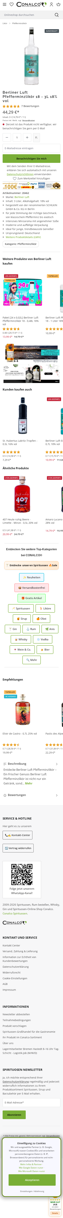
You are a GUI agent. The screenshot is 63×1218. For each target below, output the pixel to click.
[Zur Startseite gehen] (31, 4)
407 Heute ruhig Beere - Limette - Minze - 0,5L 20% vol (20, 521)
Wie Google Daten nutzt (31, 1167)
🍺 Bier (45, 649)
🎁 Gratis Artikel (31, 598)
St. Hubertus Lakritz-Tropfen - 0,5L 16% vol (20, 442)
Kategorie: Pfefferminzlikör (21, 244)
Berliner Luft (22, 197)
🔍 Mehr (31, 660)
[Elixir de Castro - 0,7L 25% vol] (23, 708)
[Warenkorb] (58, 4)
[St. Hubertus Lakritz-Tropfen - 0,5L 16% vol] (23, 415)
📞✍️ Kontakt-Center (17, 835)
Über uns (8, 1043)
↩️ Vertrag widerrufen (18, 848)
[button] (55, 1200)
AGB (5, 984)
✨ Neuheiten (31, 577)
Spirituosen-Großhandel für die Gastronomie (29, 1031)
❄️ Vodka (42, 639)
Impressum (9, 989)
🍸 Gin (13, 629)
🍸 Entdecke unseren (31, 565)
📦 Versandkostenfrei (31, 587)
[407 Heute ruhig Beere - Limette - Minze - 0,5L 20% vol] (23, 494)
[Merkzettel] (11, 4)
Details (55, 1213)
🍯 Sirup (22, 618)
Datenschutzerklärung (16, 966)
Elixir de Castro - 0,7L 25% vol (20, 733)
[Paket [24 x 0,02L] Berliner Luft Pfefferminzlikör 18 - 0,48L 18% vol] (23, 292)
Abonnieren (14, 1114)
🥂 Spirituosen (21, 608)
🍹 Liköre (45, 608)
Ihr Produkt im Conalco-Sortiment (22, 1037)
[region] (31, 56)
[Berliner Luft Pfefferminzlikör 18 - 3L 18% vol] (31, 56)
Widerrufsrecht (11, 972)
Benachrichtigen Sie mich (31, 158)
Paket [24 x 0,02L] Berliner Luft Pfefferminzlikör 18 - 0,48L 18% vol (21, 321)
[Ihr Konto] (51, 4)
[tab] (31, 773)
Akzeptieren (32, 1180)
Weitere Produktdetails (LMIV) (23, 237)
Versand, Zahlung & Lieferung (20, 951)
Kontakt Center (11, 945)
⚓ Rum (31, 629)
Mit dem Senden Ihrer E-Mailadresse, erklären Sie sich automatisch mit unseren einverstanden (32, 170)
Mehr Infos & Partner (31, 1164)
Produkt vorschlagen (15, 1026)
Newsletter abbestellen (16, 1014)
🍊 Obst (41, 618)
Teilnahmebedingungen (17, 1020)
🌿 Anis (50, 629)
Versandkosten (28, 120)
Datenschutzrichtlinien (20, 174)
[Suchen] (56, 15)
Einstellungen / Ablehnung (32, 1191)
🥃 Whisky (21, 639)
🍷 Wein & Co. (22, 649)
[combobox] (25, 15)
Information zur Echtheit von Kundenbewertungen (19, 959)
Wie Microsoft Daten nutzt (31, 1171)
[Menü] (4, 4)
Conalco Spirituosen (15, 913)
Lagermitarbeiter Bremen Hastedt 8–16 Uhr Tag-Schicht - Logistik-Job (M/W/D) (31, 1051)
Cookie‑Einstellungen (15, 978)
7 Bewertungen (30, 106)
